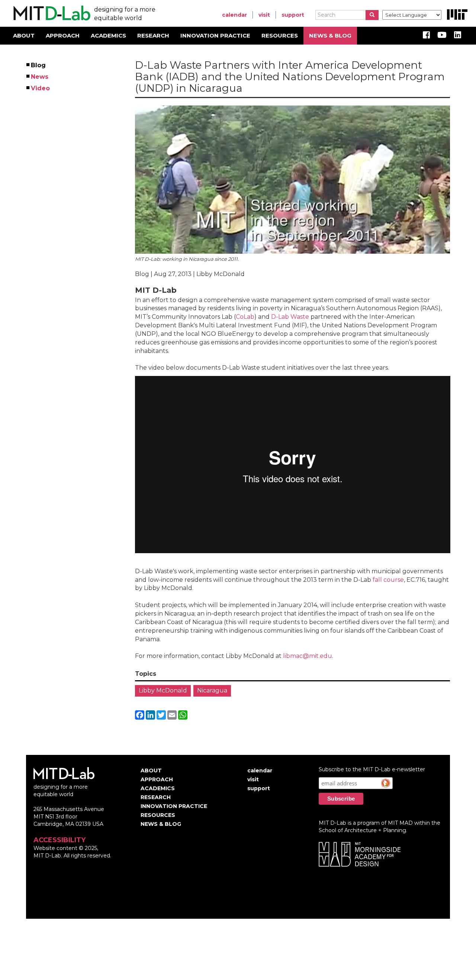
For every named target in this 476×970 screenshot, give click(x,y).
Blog (39, 65)
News (40, 76)
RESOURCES (279, 35)
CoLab (245, 316)
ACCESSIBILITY (59, 840)
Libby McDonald (163, 690)
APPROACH (63, 35)
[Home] (50, 13)
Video (41, 88)
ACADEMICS (108, 35)
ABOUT (24, 35)
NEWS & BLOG (330, 35)
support (293, 15)
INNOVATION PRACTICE (215, 35)
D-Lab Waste (290, 316)
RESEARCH (153, 35)
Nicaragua (212, 690)
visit (264, 15)
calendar (234, 15)
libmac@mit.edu (307, 655)
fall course (388, 579)
